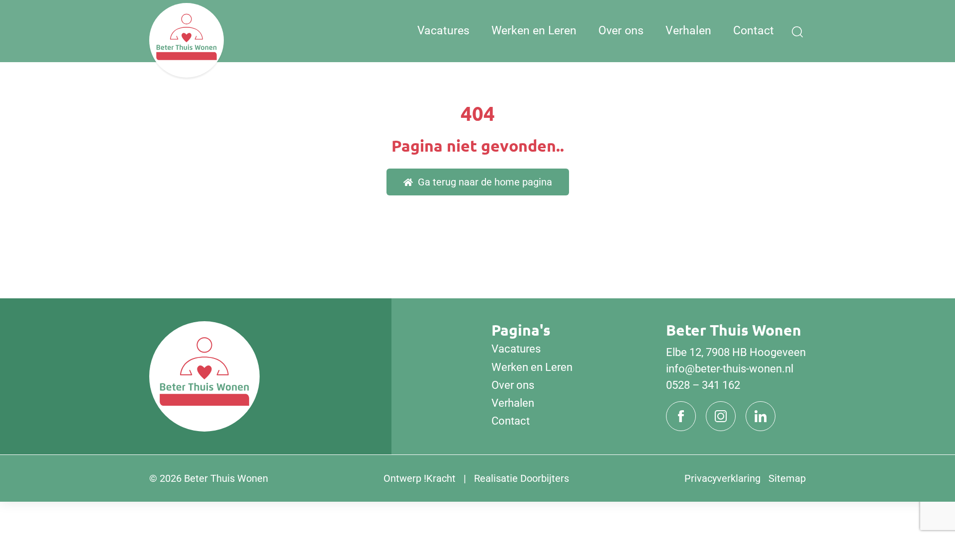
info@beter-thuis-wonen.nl (729, 368)
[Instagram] (721, 416)
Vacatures (443, 30)
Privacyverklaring (722, 478)
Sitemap (787, 478)
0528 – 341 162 (703, 385)
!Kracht (440, 478)
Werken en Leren (533, 30)
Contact (753, 30)
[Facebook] (681, 416)
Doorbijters (544, 478)
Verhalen (688, 30)
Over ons (621, 30)
